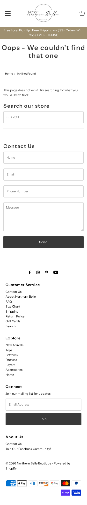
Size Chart (13, 306)
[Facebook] (30, 272)
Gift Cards (13, 321)
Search (11, 326)
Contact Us (14, 292)
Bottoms (12, 355)
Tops (9, 350)
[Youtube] (55, 272)
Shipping (12, 311)
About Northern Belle (21, 296)
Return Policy (15, 316)
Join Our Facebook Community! (28, 449)
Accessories (14, 370)
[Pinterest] (46, 272)
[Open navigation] (7, 13)
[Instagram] (38, 272)
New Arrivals (14, 345)
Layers (10, 365)
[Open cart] (82, 13)
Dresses (11, 360)
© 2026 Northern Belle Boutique (28, 463)
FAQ (9, 301)
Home (9, 73)
